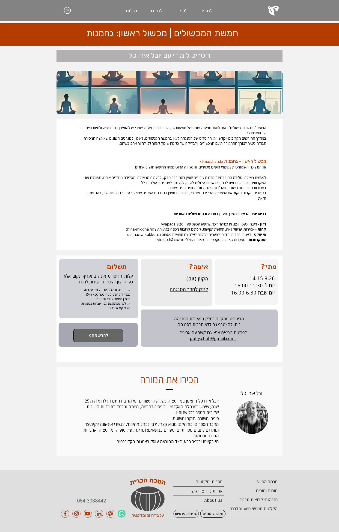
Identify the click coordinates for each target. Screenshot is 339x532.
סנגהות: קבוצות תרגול (259, 499)
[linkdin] (99, 514)
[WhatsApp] (122, 514)
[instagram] (76, 514)
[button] (206, 10)
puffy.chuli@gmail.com (213, 338)
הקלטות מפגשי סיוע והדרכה (253, 508)
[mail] (110, 514)
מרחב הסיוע (267, 481)
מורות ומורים (267, 490)
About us (213, 500)
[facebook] (65, 514)
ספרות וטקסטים (209, 481)
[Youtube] (88, 514)
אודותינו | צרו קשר (206, 491)
